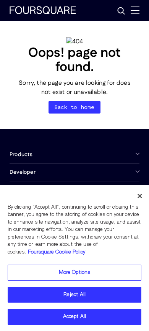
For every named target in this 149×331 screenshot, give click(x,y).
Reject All (74, 294)
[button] (121, 11)
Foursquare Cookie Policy (56, 252)
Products (21, 154)
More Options (75, 272)
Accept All (74, 316)
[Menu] (135, 10)
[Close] (139, 196)
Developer (23, 172)
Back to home (75, 107)
